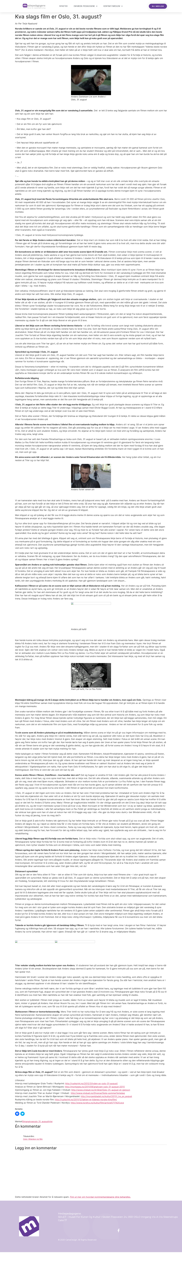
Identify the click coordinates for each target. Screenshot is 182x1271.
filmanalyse (27, 1121)
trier (50, 1121)
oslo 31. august (40, 1121)
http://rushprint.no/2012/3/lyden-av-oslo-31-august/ (91, 1083)
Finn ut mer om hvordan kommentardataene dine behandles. (100, 1197)
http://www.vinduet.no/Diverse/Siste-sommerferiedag (98, 1093)
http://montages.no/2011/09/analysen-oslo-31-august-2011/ (95, 1086)
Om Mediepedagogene (84, 6)
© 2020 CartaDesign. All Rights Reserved (77, 1240)
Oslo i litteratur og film (33, 1139)
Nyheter (63, 6)
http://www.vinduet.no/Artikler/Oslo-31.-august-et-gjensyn (100, 1090)
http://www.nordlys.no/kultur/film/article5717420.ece (97, 1102)
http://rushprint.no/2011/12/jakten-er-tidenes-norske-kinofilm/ (86, 1099)
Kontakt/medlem (112, 6)
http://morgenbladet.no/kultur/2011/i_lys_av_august (106, 1096)
